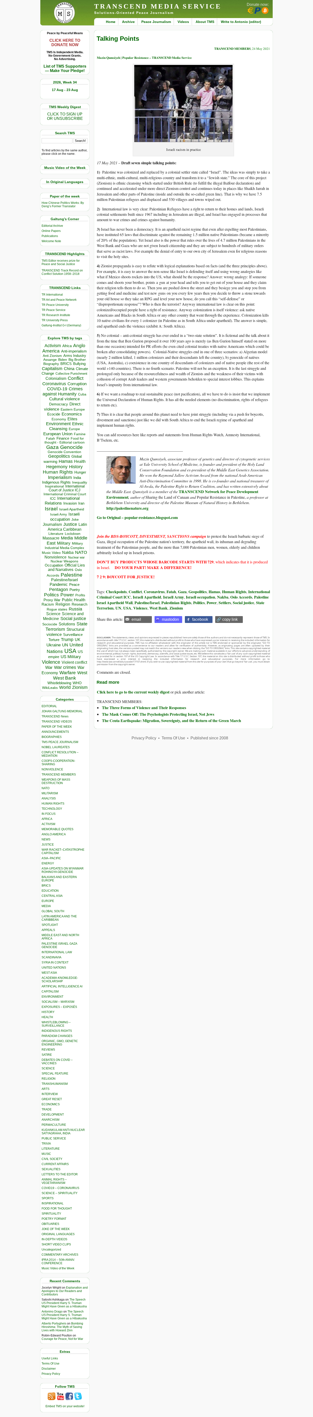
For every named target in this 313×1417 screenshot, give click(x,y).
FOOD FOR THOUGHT (57, 1208)
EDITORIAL (49, 706)
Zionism (80, 687)
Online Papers (51, 231)
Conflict (75, 378)
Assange (50, 360)
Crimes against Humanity (63, 391)
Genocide (71, 447)
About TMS (205, 22)
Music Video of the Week (58, 1268)
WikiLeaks (50, 688)
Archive (128, 22)
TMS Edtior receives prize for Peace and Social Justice (61, 262)
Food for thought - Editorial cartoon (65, 440)
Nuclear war (76, 557)
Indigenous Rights (56, 482)
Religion (63, 604)
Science (53, 614)
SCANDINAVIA (51, 957)
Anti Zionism (52, 356)
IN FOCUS (49, 814)
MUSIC (46, 1154)
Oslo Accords (241, 597)
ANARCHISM (50, 1119)
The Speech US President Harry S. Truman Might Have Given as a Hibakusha (64, 1303)
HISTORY (48, 1012)
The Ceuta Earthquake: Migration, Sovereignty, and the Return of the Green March (171, 720)
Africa (67, 346)
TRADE (47, 1109)
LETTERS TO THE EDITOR (60, 1174)
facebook (200, 619)
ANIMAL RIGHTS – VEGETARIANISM (54, 1181)
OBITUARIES (50, 1224)
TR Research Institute (56, 315)
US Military (71, 656)
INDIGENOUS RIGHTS (57, 1031)
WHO (77, 683)
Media (67, 538)
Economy (59, 419)
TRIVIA (46, 1143)
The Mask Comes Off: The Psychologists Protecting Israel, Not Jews (158, 714)
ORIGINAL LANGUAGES (58, 1234)
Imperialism (60, 477)
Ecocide (53, 414)
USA (70, 651)
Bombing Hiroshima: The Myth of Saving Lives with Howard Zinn (62, 1327)
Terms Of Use (50, 1363)
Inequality (79, 482)
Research (79, 604)
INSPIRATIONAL (53, 1203)
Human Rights (58, 472)
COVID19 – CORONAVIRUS (60, 1188)
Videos (183, 22)
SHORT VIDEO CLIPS (56, 1244)
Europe (74, 429)
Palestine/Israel (64, 580)
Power (67, 594)
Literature (55, 534)
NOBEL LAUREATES (56, 747)
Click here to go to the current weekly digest (133, 692)
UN (65, 645)
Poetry (74, 590)
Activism (53, 345)
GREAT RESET (52, 1099)
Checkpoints (116, 591)
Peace (74, 584)
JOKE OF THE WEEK (56, 1229)
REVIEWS (48, 1049)
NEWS (46, 839)
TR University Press (55, 320)
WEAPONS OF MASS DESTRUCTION (56, 781)
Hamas (66, 461)
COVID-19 (57, 388)
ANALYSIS (49, 798)
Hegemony (56, 466)
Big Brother (77, 360)
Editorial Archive (52, 226)
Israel (51, 508)
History (76, 466)
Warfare (67, 672)
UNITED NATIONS (54, 967)
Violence (51, 662)
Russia (75, 609)
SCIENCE (48, 1068)
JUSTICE (48, 844)
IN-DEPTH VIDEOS (54, 1239)
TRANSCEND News (55, 716)
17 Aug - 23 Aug (65, 90)
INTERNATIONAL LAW (57, 952)
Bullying (79, 364)
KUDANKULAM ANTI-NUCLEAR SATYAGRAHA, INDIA (63, 1131)
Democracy (58, 404)
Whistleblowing (59, 683)
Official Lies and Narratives (66, 567)
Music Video (51, 553)
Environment (58, 423)
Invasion (70, 503)
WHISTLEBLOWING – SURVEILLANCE (56, 1024)
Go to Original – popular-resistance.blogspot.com (137, 517)
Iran (81, 503)
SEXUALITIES (51, 1169)
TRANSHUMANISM (55, 1084)
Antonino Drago (52, 1311)
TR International (52, 294)
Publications (50, 236)
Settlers (225, 602)
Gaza (52, 447)
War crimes (65, 667)
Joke (75, 519)
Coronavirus (54, 383)
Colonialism (55, 378)
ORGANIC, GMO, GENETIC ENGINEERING (60, 1042)
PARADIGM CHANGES (57, 1036)
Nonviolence (56, 557)
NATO (81, 552)
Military (63, 543)
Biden (62, 360)
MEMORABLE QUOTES (57, 829)
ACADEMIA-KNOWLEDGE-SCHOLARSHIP (60, 979)
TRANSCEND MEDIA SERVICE (158, 6)
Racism (48, 604)
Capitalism (52, 368)
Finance (62, 438)
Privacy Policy (51, 1374)
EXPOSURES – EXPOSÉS (59, 1007)
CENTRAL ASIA (52, 896)
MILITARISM (50, 793)
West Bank (64, 678)
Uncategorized (51, 1249)
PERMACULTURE (54, 1125)
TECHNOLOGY (52, 808)
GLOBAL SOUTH (53, 911)
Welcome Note (51, 241)
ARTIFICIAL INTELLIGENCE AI (62, 986)
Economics (72, 414)
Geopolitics (59, 456)
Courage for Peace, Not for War (62, 1339)
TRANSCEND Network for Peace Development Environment (182, 494)
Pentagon (58, 589)
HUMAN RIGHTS (53, 803)
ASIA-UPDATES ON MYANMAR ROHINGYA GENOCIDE (63, 870)
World (65, 687)
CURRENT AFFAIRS (55, 1164)
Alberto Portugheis (54, 1323)
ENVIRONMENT (52, 996)
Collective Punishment (71, 373)
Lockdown (72, 534)
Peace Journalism (156, 22)
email (136, 619)
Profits (80, 595)
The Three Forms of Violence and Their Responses (144, 707)
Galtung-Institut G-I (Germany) (61, 325)
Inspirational (54, 486)
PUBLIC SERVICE (54, 1138)
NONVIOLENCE (52, 769)
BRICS (66, 364)
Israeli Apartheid (71, 509)
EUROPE (48, 901)
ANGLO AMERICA (54, 834)
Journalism (52, 524)
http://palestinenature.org (127, 508)
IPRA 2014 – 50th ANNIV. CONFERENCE (58, 1261)
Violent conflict (74, 662)
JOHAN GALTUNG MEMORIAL (62, 711)
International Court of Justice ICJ (67, 488)
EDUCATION (50, 890)
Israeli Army (58, 514)
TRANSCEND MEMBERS (59, 774)
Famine (80, 434)
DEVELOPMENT (53, 1114)
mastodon (170, 619)
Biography (51, 364)
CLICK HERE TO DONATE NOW (64, 42)
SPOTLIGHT (50, 925)
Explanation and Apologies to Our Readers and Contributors (65, 1291)
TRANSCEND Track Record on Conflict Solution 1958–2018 (62, 272)
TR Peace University (55, 305)
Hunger (80, 472)
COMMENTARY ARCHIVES (60, 1254)
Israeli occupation (65, 517)
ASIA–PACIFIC (51, 858)
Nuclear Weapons (64, 561)
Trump (67, 639)
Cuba (82, 394)
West (82, 672)
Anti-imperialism (74, 351)
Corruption (77, 384)
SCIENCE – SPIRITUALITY (60, 1193)
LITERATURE (51, 1148)
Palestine (71, 575)
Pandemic (59, 584)
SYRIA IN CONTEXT (55, 962)
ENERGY (48, 863)
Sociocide (49, 624)
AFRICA (47, 819)
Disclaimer (49, 1368)
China (69, 368)
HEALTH (47, 1017)
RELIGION (49, 1078)
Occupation (54, 565)
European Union (57, 433)
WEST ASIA (49, 972)
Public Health (73, 600)
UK (77, 639)
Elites (72, 419)
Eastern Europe (73, 409)
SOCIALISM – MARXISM (58, 1001)
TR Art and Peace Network (59, 299)
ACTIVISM (48, 824)
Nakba (68, 552)
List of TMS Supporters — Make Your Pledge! (65, 68)
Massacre (51, 538)
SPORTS (48, 1198)
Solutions (67, 624)
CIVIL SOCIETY (52, 1159)
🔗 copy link (227, 619)
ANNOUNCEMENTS (55, 732)
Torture (53, 640)
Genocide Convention (64, 452)
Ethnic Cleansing (66, 426)
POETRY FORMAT (54, 1218)
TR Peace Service (54, 310)
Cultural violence (64, 399)
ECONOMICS (51, 1104)
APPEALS (48, 930)
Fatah (50, 438)
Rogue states (57, 609)
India (77, 478)
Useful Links (50, 1358)
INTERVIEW (50, 1094)
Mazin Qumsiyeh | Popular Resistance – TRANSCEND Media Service (144, 57)
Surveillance (73, 635)
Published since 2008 (209, 738)
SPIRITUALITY (51, 1213)
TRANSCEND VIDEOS (57, 721)
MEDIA (46, 906)
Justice (70, 524)
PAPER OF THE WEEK (57, 726)
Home (110, 22)
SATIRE (47, 1054)
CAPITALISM (50, 991)
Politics (51, 594)
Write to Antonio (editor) (241, 22)
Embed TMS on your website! (64, 1406)
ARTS (45, 1089)
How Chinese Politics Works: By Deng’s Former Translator (63, 204)
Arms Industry (74, 356)
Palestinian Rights (176, 602)
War (49, 667)
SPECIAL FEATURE (55, 1073)
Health (80, 461)
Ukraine (53, 644)
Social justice (73, 618)
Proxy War (52, 600)
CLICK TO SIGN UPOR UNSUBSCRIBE (65, 116)
